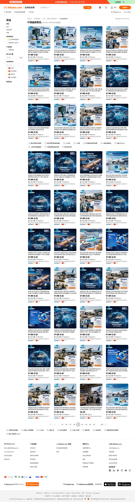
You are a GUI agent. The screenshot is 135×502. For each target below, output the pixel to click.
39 (70, 424)
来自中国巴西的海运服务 (53, 143)
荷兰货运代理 (67, 147)
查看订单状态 (113, 455)
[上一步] (50, 424)
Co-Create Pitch (9, 452)
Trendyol (88, 493)
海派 (7, 32)
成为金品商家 (113, 459)
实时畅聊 (85, 452)
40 (74, 424)
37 (62, 424)
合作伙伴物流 (63, 430)
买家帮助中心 (87, 448)
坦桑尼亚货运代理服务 (112, 430)
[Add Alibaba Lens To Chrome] (32, 484)
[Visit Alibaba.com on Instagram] (122, 470)
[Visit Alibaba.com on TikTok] (130, 470)
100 (102, 424)
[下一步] (106, 424)
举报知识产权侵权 (88, 463)
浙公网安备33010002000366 (100, 499)
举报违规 (85, 467)
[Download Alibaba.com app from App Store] (110, 484)
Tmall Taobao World (58, 493)
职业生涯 (6, 459)
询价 (57, 452)
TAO (83, 493)
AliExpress (39, 493)
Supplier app (70, 484)
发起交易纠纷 (87, 455)
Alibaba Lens (10, 484)
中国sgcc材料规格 (28, 430)
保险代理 (87, 430)
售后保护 (33, 459)
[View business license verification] (85, 499)
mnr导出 (68, 143)
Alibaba (29, 18)
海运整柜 (9, 29)
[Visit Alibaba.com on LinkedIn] (114, 470)
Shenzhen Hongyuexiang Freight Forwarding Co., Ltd (39, 59)
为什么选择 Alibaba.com (11, 448)
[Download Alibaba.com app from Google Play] (124, 484)
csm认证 (41, 430)
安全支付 (33, 448)
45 (94, 424)
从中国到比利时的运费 (91, 143)
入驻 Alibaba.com (114, 448)
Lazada (67, 493)
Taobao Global (75, 493)
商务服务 (37, 18)
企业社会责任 (8, 455)
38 (66, 424)
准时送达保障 (34, 455)
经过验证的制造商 (61, 448)
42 (82, 424)
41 (78, 424)
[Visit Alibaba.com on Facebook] (110, 470)
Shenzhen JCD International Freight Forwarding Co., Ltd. (91, 416)
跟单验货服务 (34, 463)
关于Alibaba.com (9, 444)
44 (90, 424)
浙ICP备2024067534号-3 (118, 499)
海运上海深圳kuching (14, 434)
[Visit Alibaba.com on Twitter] (118, 470)
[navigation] (15, 222)
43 (86, 424)
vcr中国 (78, 143)
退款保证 (33, 452)
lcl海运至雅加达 (107, 143)
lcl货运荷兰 (98, 430)
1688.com (47, 493)
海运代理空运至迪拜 (36, 143)
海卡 (7, 27)
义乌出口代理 (75, 430)
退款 (84, 459)
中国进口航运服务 (13, 430)
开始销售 (111, 452)
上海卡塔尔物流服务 (36, 147)
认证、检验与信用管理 (50, 18)
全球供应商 (30, 7)
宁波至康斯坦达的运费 (53, 147)
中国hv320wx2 (121, 143)
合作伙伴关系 (113, 463)
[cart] (106, 8)
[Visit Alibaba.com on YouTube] (126, 470)
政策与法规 (33, 467)
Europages (96, 493)
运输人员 (51, 430)
